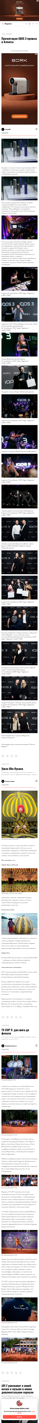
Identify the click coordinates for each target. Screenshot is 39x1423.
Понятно (19, 1417)
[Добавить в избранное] (36, 129)
